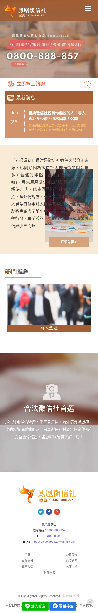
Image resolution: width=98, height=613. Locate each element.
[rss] (57, 512)
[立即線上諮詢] (87, 84)
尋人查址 (49, 328)
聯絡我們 (49, 572)
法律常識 (71, 566)
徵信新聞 (71, 560)
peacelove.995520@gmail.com (54, 541)
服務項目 (27, 560)
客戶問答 (27, 566)
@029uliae (53, 536)
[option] (49, 47)
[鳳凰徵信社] (25, 11)
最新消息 (25, 97)
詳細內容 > (69, 242)
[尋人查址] (49, 304)
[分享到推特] (41, 512)
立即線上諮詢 (30, 83)
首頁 (27, 554)
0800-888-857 (56, 530)
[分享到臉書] (49, 512)
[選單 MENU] (88, 8)
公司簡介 (71, 554)
